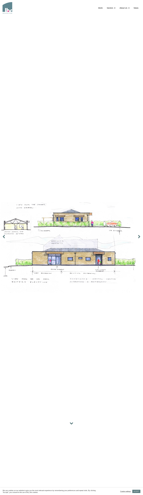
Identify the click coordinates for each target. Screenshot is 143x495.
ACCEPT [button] (136, 491)
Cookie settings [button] (125, 491)
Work (100, 8)
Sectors (110, 8)
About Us (123, 8)
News (136, 8)
